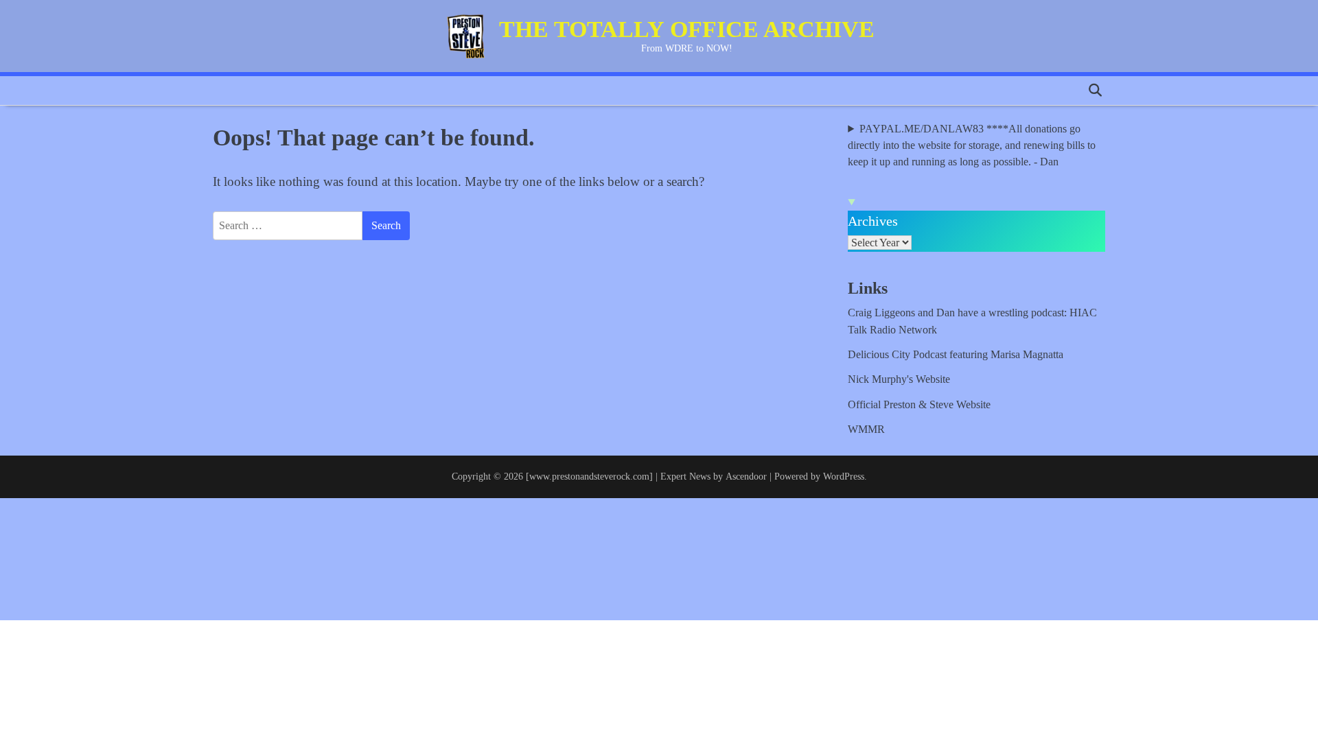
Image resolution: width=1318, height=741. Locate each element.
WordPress (843, 476)
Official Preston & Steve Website (919, 405)
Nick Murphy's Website (899, 379)
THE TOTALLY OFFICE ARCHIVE (687, 29)
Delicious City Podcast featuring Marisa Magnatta (955, 355)
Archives (873, 220)
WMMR (866, 429)
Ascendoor (746, 476)
